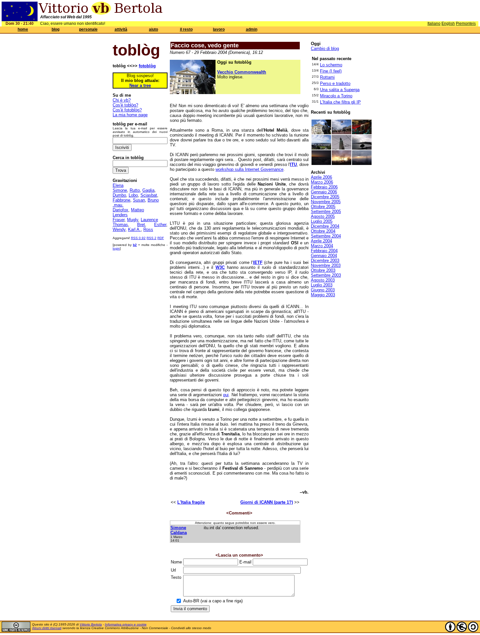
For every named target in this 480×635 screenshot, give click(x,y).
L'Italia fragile (191, 502)
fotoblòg (147, 65)
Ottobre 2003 (323, 270)
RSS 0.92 (138, 238)
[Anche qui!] (362, 132)
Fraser (118, 219)
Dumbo (119, 195)
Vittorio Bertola (91, 624)
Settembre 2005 (326, 211)
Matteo (137, 209)
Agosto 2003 (323, 280)
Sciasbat (148, 195)
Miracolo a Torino (336, 95)
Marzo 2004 (322, 245)
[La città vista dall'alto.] (321, 148)
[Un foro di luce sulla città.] (362, 163)
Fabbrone (121, 200)
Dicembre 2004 (325, 226)
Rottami (327, 77)
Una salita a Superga (340, 89)
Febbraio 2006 (324, 187)
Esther (160, 224)
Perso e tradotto (335, 83)
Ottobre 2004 (323, 231)
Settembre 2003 (326, 275)
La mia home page (130, 114)
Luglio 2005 (321, 221)
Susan (139, 200)
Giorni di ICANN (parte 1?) (266, 502)
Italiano (433, 23)
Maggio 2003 (323, 294)
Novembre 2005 (326, 201)
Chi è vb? (122, 100)
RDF (160, 238)
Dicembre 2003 (325, 260)
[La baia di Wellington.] (362, 148)
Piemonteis (466, 23)
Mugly (132, 219)
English (448, 23)
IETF (258, 262)
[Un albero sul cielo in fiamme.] (341, 163)
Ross (148, 229)
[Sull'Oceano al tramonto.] (321, 163)
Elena (118, 185)
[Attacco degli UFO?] (341, 132)
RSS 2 (151, 238)
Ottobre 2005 (323, 206)
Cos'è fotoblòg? (127, 109)
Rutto (135, 190)
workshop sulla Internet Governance (249, 169)
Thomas (120, 224)
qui (226, 394)
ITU (293, 164)
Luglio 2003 (321, 285)
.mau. (118, 205)
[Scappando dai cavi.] (341, 148)
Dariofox (120, 209)
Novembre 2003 (326, 265)
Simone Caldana (178, 530)
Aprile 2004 (321, 240)
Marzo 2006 (322, 182)
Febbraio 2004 (324, 250)
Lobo (133, 195)
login (116, 248)
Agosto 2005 (323, 216)
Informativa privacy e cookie (126, 624)
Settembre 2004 (326, 236)
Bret (141, 224)
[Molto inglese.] (321, 132)
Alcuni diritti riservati (46, 628)
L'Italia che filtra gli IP (340, 102)
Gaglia (148, 190)
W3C (220, 267)
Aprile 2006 (321, 177)
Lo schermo (331, 64)
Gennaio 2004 (324, 255)
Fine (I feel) (331, 71)
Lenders (120, 214)
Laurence (149, 219)
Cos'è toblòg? (125, 105)
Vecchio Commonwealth (241, 72)
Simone (120, 190)
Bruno (153, 200)
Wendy (119, 229)
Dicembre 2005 (325, 196)
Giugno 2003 (323, 289)
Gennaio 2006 (324, 191)
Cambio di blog (325, 48)
